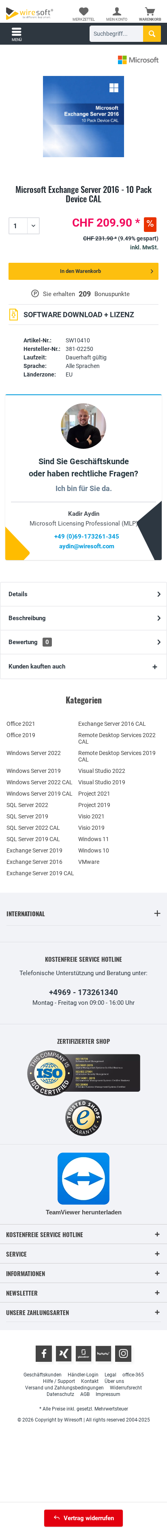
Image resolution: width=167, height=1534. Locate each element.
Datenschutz (60, 1394)
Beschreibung (27, 618)
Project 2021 (94, 793)
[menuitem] (150, 14)
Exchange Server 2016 (34, 862)
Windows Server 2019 (33, 771)
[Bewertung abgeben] (83, 209)
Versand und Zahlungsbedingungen (64, 1388)
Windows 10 (93, 850)
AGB (85, 1394)
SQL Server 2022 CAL (33, 827)
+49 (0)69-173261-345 (86, 536)
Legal (110, 1375)
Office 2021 (20, 723)
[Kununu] (103, 1354)
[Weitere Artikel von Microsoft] (138, 60)
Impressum (108, 1394)
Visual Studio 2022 (101, 771)
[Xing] (64, 1354)
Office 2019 (20, 735)
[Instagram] (123, 1354)
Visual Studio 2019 (101, 782)
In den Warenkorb (80, 271)
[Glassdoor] (83, 1354)
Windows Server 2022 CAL (39, 782)
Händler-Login (83, 1375)
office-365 (133, 1375)
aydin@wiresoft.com (86, 546)
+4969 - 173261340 (83, 992)
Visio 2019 (91, 827)
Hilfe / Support (59, 1381)
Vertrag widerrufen (89, 1518)
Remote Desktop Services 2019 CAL (117, 756)
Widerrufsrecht (126, 1388)
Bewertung (29, 642)
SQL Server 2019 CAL (33, 839)
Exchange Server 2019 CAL (40, 873)
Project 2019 (94, 805)
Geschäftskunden (43, 1375)
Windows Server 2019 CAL (39, 793)
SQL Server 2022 (27, 805)
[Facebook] (44, 1354)
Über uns (114, 1381)
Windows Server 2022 (33, 753)
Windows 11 (93, 839)
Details (18, 594)
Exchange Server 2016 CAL (112, 723)
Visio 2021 (91, 816)
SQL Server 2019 (27, 816)
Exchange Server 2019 (34, 850)
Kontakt (89, 1381)
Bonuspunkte (112, 294)
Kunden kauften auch (37, 666)
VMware (88, 862)
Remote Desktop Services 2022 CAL (117, 738)
